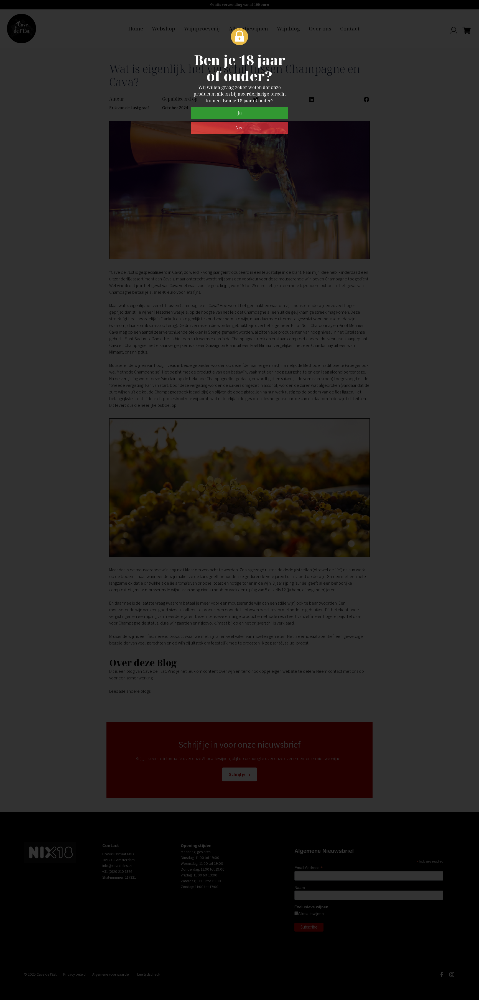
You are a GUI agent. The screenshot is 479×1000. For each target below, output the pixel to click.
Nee (239, 128)
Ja (240, 113)
